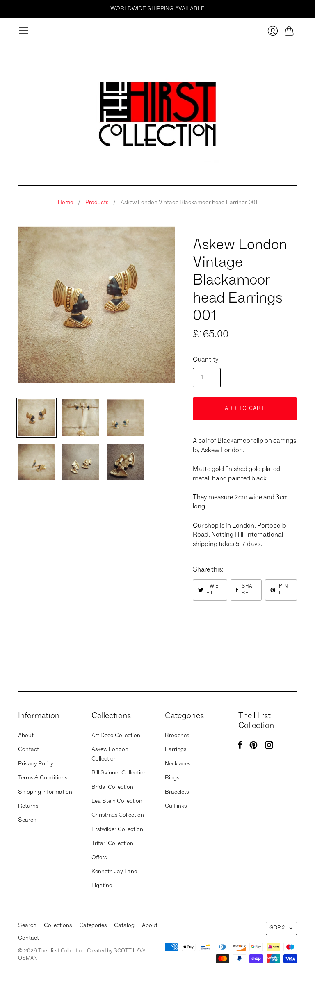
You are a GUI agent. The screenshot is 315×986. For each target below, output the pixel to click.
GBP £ (277, 928)
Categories (93, 925)
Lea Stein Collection (116, 801)
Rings (172, 778)
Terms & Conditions (42, 778)
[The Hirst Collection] (157, 110)
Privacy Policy (35, 764)
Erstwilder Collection (117, 829)
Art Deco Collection (115, 735)
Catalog (124, 925)
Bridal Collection (112, 787)
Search (27, 820)
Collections (58, 925)
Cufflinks (176, 806)
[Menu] (23, 30)
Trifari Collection (112, 843)
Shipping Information (45, 792)
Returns (28, 806)
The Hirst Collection (226, 229)
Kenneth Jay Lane (114, 871)
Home (65, 202)
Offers (99, 858)
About (26, 735)
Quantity (206, 360)
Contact (28, 749)
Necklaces (177, 764)
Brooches (177, 735)
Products (96, 202)
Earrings (175, 749)
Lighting (101, 885)
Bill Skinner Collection (119, 773)
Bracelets (177, 792)
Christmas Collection (117, 815)
